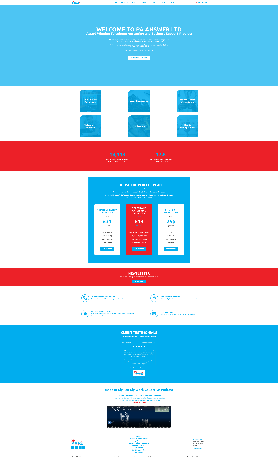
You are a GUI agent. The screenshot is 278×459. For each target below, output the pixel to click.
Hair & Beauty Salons (139, 450)
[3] (138, 377)
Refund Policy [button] (204, 456)
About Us (139, 436)
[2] (135, 377)
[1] (133, 377)
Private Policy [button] (198, 456)
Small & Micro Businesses (139, 438)
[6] (144, 377)
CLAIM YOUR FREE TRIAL (139, 58)
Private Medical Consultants (139, 443)
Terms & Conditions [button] (191, 456)
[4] (140, 377)
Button (72, 447)
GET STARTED (107, 249)
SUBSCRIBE (139, 281)
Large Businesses (139, 441)
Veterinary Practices (139, 445)
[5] (142, 377)
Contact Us (139, 452)
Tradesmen (139, 448)
